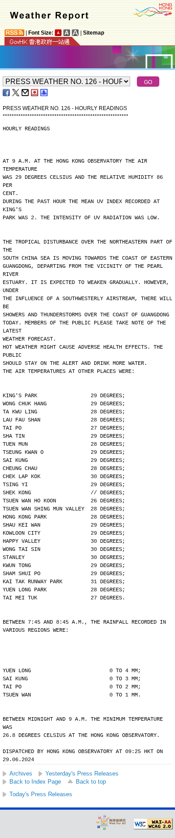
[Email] (26, 92)
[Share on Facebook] (7, 92)
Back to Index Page (35, 781)
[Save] (35, 92)
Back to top (91, 781)
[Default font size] (58, 32)
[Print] (44, 92)
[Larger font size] (66, 32)
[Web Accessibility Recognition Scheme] (111, 822)
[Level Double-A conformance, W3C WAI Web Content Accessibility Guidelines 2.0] (153, 824)
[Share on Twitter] (16, 92)
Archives (20, 773)
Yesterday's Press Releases (81, 773)
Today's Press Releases (40, 794)
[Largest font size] (75, 32)
